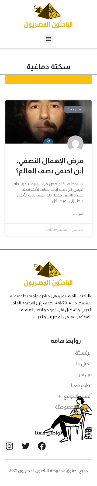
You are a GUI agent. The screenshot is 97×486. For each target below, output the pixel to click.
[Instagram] (9, 446)
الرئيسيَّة (83, 353)
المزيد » (78, 214)
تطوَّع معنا (81, 385)
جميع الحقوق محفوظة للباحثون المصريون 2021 (48, 470)
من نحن (84, 374)
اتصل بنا (84, 363)
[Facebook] (42, 446)
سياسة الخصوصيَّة (73, 407)
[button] (48, 38)
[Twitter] (26, 446)
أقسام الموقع (78, 396)
